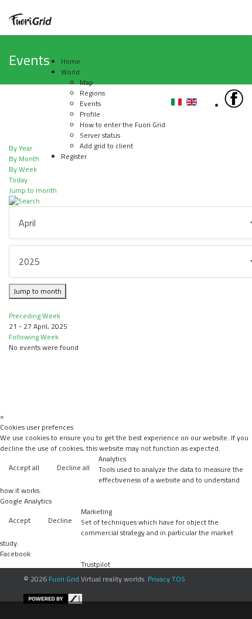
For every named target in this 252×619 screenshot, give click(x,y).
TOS (178, 578)
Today (18, 179)
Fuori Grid (64, 578)
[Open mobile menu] (45, 40)
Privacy (159, 578)
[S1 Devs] (134, 599)
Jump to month (33, 190)
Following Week (34, 336)
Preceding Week (34, 315)
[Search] (126, 201)
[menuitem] (70, 61)
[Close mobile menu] (44, 50)
